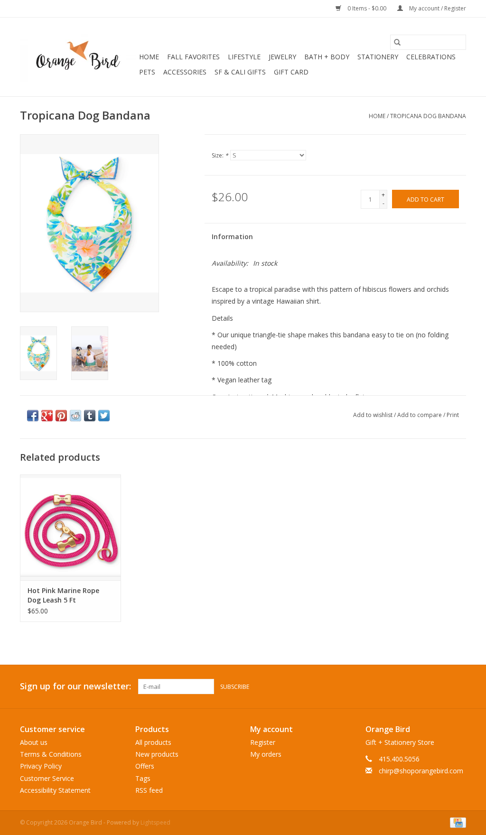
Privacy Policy (41, 765)
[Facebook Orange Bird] (441, 686)
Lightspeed (155, 822)
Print (453, 415)
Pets (147, 71)
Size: (220, 155)
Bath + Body (326, 56)
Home (149, 56)
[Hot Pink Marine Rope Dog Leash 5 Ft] (70, 527)
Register (262, 742)
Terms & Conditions (51, 754)
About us (33, 742)
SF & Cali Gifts (240, 71)
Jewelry (282, 56)
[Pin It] (61, 415)
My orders (265, 754)
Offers (144, 765)
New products (156, 754)
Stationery (377, 56)
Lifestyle (244, 56)
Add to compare (420, 415)
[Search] (397, 42)
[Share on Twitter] (104, 415)
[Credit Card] (456, 822)
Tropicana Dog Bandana (428, 116)
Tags (142, 778)
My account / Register (437, 8)
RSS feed (149, 790)
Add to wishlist (373, 415)
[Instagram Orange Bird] (458, 686)
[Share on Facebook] (32, 415)
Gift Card (291, 71)
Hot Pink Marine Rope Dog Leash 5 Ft (63, 595)
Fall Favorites (193, 56)
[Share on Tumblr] (89, 415)
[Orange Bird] (78, 57)
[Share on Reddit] (75, 415)
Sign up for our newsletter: (75, 686)
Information (232, 236)
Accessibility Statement (55, 790)
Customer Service (47, 778)
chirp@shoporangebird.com (421, 770)
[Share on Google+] (47, 415)
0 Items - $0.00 (367, 8)
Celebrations (431, 56)
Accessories (184, 71)
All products (153, 742)
